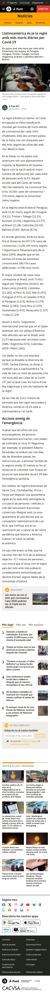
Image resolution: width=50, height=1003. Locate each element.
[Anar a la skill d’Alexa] (6, 930)
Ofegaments (37, 3)
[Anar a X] (10, 904)
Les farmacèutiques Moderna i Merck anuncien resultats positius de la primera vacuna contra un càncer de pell (36, 880)
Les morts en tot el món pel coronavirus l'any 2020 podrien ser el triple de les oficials (17, 601)
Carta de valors (8, 959)
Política (7, 23)
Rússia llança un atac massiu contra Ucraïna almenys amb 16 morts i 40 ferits (36, 851)
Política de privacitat (11, 972)
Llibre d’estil (31, 959)
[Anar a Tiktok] (22, 904)
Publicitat (30, 940)
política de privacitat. (19, 744)
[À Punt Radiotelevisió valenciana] (17, 981)
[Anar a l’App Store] (32, 922)
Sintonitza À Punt (33, 945)
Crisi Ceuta (24, 3)
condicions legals (29, 741)
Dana (29, 23)
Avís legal (30, 964)
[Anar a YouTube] (28, 904)
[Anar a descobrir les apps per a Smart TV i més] (24, 930)
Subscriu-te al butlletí (11, 954)
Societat (19, 23)
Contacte (6, 940)
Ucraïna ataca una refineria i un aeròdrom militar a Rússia (12, 849)
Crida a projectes (33, 954)
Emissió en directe (10, 949)
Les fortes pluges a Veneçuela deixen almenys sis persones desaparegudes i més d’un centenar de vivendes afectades (35, 791)
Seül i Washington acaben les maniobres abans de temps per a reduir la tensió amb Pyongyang (36, 821)
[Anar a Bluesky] (35, 904)
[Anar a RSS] (28, 910)
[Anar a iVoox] (10, 910)
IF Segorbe (12, 3)
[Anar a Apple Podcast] (16, 910)
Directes (43, 9)
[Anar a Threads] (41, 904)
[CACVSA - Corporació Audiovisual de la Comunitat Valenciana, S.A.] (22, 988)
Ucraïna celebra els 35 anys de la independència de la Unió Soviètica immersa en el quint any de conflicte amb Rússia (13, 791)
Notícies (25, 16)
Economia (40, 23)
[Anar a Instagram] (16, 904)
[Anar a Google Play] (11, 922)
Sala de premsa (8, 945)
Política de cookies (34, 972)
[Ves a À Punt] (14, 8)
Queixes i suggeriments (36, 949)
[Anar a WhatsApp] (4, 910)
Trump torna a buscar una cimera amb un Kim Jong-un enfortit (13, 876)
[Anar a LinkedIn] (22, 910)
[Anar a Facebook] (4, 904)
